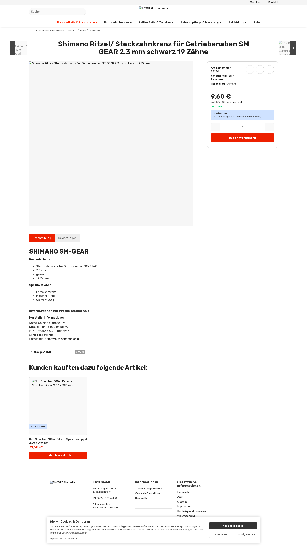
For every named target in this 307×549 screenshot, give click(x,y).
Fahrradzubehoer (117, 22)
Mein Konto (256, 2)
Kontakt (273, 2)
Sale (257, 22)
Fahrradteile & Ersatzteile (76, 22)
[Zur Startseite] (153, 11)
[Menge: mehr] (269, 127)
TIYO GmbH (101, 482)
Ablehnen (221, 534)
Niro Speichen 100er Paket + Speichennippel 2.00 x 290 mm (58, 441)
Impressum (56, 538)
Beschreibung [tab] (42, 238)
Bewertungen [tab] (67, 238)
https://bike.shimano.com (62, 339)
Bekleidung (236, 22)
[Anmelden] (265, 11)
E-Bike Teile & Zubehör (155, 22)
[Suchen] (81, 11)
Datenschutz (71, 538)
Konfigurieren (246, 534)
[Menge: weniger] (215, 127)
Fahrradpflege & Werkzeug (200, 22)
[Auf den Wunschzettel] (250, 69)
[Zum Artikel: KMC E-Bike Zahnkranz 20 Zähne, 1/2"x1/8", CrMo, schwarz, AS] (286, 48)
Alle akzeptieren (233, 525)
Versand (237, 102)
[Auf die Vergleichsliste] (260, 69)
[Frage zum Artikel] (270, 69)
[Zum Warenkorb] (274, 11)
